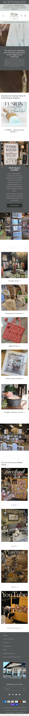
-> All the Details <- (14, 205)
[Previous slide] (11, 248)
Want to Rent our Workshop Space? (12, 657)
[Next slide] (18, 248)
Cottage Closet (13, 281)
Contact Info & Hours (8, 639)
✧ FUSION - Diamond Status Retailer (14, 130)
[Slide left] (11, 137)
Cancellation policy (20, 712)
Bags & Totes (13, 346)
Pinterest (13, 587)
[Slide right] (18, 137)
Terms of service (15, 710)
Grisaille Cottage (8, 707)
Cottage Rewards (7, 646)
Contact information (10, 712)
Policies (5, 649)
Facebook (13, 505)
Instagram (13, 546)
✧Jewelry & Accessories (13, 313)
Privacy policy (7, 710)
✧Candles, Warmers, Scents (13, 412)
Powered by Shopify (16, 707)
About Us (5, 635)
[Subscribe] (23, 688)
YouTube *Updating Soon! (14, 628)
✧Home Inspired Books (13, 378)
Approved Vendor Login (9, 653)
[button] (3, 16)
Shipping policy (23, 710)
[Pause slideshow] (27, 248)
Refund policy (24, 707)
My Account (6, 642)
